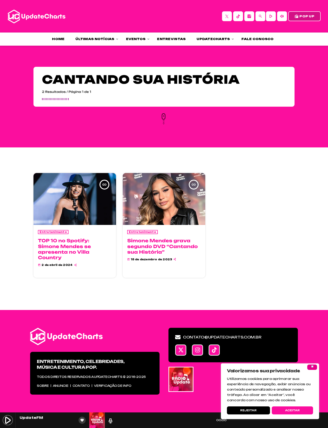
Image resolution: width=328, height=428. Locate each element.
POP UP (304, 16)
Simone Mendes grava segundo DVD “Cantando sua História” (162, 246)
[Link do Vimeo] (36, 16)
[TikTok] (238, 16)
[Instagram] (249, 16)
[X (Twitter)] (227, 16)
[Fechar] (312, 367)
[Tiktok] (214, 350)
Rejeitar (248, 410)
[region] (270, 391)
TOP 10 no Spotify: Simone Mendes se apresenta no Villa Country (64, 249)
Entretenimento (53, 232)
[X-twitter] (180, 350)
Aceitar (292, 410)
